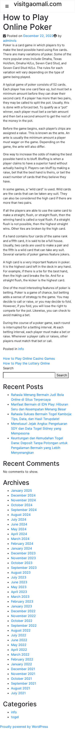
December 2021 (23, 669)
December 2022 (23, 611)
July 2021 (18, 693)
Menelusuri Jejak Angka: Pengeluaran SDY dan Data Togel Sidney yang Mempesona (39, 428)
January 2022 (21, 664)
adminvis (9, 41)
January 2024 (21, 548)
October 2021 (21, 679)
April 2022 (19, 650)
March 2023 (20, 597)
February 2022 (22, 659)
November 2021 (23, 674)
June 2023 (19, 582)
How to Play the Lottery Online (26, 363)
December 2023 (23, 553)
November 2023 (23, 558)
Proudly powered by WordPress (24, 727)
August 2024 (21, 515)
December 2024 (23, 495)
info (21, 349)
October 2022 (21, 621)
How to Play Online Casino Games (29, 358)
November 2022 (23, 616)
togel (15, 717)
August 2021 (20, 688)
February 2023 (22, 601)
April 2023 (19, 592)
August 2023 (21, 572)
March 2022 (20, 654)
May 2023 (18, 587)
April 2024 (19, 534)
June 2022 (19, 640)
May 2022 (18, 645)
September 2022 (24, 626)
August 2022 (21, 630)
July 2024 (18, 519)
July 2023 (18, 577)
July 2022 (18, 635)
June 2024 (19, 524)
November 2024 (23, 500)
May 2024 (18, 529)
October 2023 (21, 563)
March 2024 (20, 539)
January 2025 (21, 490)
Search (8, 368)
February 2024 (22, 544)
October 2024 (21, 505)
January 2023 (21, 606)
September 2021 (23, 683)
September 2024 (24, 510)
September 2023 (24, 568)
